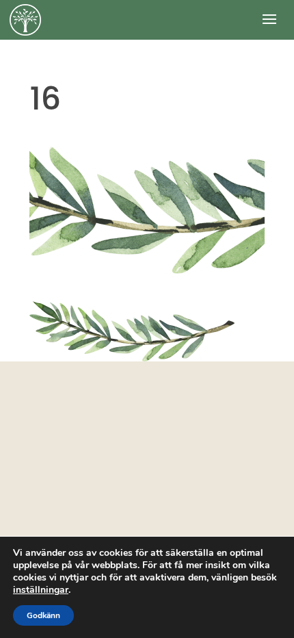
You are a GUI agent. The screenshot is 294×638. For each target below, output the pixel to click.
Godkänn (43, 615)
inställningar (40, 590)
